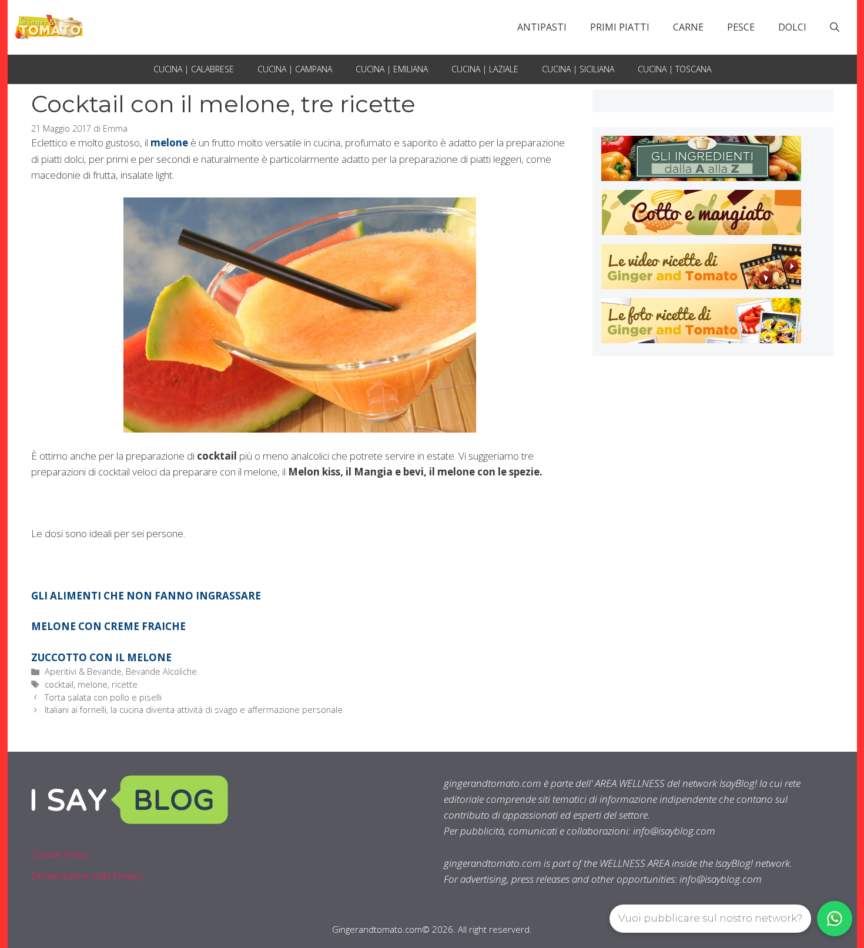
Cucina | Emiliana (392, 69)
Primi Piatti (619, 27)
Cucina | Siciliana (578, 69)
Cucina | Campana (294, 69)
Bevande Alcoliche (161, 671)
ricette (125, 684)
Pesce (741, 27)
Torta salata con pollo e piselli (103, 697)
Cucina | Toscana (674, 69)
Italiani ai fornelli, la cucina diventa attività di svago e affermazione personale (194, 709)
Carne (688, 27)
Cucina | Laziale (484, 69)
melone (93, 684)
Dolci (792, 27)
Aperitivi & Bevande (83, 671)
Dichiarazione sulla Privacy (87, 875)
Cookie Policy (60, 854)
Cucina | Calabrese (193, 69)
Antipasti (542, 27)
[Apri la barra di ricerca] (834, 27)
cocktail (59, 684)
